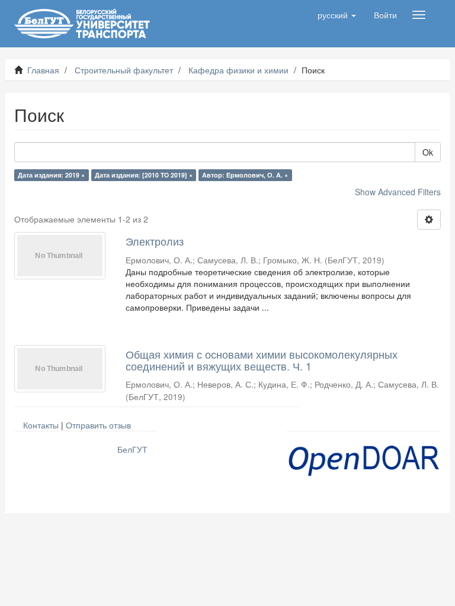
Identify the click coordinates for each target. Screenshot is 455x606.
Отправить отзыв (98, 425)
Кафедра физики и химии (238, 70)
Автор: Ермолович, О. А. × (245, 174)
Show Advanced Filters (398, 192)
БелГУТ (132, 449)
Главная (43, 70)
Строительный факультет (124, 70)
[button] (337, 15)
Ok (427, 152)
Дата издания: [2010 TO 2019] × (144, 174)
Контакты (41, 425)
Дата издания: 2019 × (51, 174)
